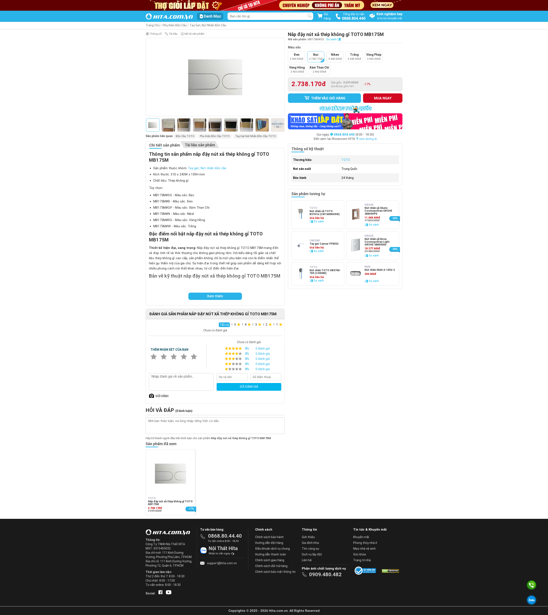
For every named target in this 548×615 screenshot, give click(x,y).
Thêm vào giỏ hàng (327, 98)
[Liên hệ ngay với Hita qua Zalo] (531, 600)
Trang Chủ (153, 25)
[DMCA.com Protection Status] (390, 570)
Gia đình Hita (310, 543)
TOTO (345, 160)
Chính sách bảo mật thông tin (275, 571)
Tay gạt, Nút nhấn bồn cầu (208, 25)
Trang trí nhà (362, 560)
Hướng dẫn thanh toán (270, 554)
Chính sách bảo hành (269, 537)
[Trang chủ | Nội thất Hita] (169, 16)
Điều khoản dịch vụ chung (272, 548)
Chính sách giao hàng (269, 560)
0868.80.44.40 (225, 536)
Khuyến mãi (361, 537)
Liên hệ (307, 560)
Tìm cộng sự (310, 548)
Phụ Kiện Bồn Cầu (175, 25)
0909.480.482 (325, 575)
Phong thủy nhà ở (365, 543)
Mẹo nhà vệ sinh (364, 548)
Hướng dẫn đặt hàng (269, 543)
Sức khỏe (359, 554)
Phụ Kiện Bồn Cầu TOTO (215, 136)
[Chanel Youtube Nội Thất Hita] (168, 593)
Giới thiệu (308, 537)
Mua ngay (383, 98)
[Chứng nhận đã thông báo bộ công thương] (366, 570)
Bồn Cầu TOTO (185, 136)
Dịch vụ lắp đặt (312, 554)
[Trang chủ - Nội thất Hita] (169, 532)
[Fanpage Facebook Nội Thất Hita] (159, 593)
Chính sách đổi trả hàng (271, 566)
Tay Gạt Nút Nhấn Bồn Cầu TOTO (255, 136)
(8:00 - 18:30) (354, 134)
